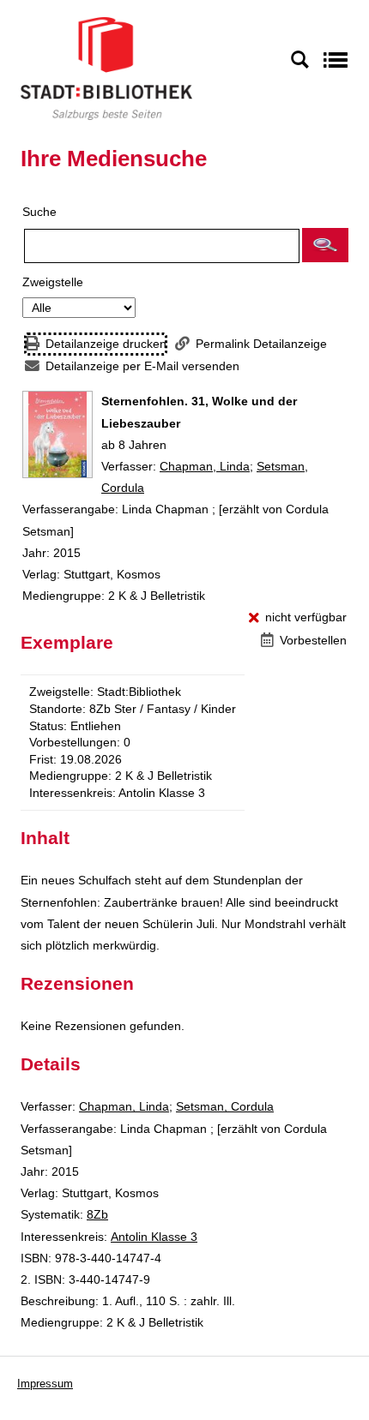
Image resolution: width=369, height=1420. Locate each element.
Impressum (45, 1383)
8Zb (97, 1214)
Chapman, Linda (205, 466)
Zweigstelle (52, 282)
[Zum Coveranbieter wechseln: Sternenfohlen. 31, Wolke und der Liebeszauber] (57, 434)
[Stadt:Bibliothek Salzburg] (106, 68)
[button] (325, 245)
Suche (39, 212)
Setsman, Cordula (225, 1106)
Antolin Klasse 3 (154, 1236)
